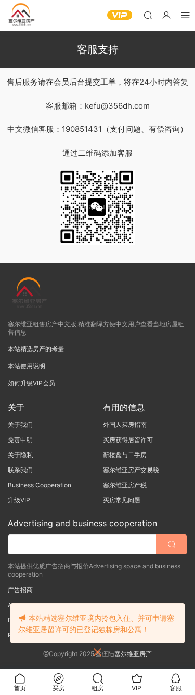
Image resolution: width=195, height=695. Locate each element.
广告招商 (20, 590)
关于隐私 (20, 455)
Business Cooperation (39, 485)
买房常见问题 (121, 500)
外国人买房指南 (125, 425)
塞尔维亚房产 (133, 654)
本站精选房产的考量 (36, 349)
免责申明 (20, 440)
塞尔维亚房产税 (125, 485)
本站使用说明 (26, 366)
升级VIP (19, 500)
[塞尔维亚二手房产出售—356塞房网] (20, 15)
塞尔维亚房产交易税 (131, 470)
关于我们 (20, 425)
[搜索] (147, 15)
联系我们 (20, 470)
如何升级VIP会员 (31, 383)
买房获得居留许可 (128, 440)
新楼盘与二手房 (125, 455)
